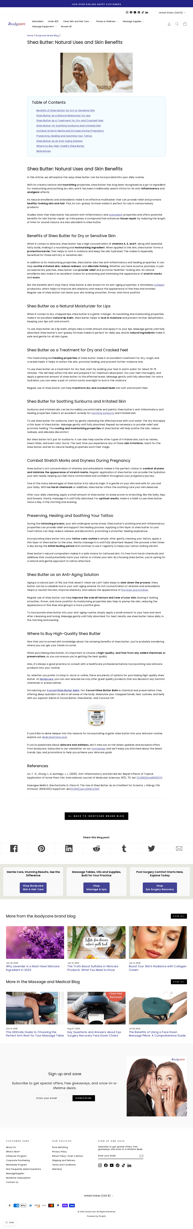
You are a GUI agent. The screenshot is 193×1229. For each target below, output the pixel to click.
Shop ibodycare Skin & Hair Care (33, 887)
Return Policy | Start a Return (67, 1156)
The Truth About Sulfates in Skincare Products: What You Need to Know (92, 968)
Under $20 (53, 21)
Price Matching (60, 1147)
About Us (11, 1147)
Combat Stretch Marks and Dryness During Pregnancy (70, 130)
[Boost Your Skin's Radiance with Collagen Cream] (158, 942)
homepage (98, 748)
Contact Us (12, 1182)
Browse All (66, 26)
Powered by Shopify (96, 1216)
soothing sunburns (102, 413)
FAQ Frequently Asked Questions (23, 1169)
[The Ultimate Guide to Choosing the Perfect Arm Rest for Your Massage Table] (35, 1008)
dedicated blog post (54, 737)
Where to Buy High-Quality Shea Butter (60, 146)
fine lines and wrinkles (134, 590)
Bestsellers (37, 21)
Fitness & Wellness (106, 21)
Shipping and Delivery (63, 1160)
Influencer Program (16, 1156)
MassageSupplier (15, 1173)
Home (30, 35)
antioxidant (116, 214)
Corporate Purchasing (18, 1160)
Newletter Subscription (18, 1177)
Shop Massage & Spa (96, 887)
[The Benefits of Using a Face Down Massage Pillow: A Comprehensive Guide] (158, 1008)
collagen (159, 285)
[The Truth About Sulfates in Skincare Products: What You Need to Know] (96, 942)
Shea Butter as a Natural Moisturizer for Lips (63, 115)
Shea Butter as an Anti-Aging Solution (59, 141)
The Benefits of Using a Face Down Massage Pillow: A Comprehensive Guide (157, 1034)
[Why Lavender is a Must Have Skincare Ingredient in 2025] (35, 942)
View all (179, 916)
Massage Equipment (43, 26)
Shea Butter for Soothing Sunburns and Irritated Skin (68, 125)
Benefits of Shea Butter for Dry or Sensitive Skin (65, 110)
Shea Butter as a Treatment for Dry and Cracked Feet (69, 120)
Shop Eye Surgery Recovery (160, 887)
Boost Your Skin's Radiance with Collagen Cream (158, 968)
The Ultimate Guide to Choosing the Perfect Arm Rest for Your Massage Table (35, 1034)
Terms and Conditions (64, 1164)
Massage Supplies (132, 21)
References (43, 151)
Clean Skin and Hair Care (76, 21)
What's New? (13, 1151)
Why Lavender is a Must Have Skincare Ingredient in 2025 (32, 968)
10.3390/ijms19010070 (149, 777)
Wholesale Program (16, 1164)
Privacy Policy (59, 1151)
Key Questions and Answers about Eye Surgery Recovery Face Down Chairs (94, 1034)
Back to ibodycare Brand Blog (99, 816)
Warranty (57, 1169)
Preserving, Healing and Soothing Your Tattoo (64, 136)
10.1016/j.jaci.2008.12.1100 (84, 789)
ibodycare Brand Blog (47, 35)
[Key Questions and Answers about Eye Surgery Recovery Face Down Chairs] (96, 1008)
